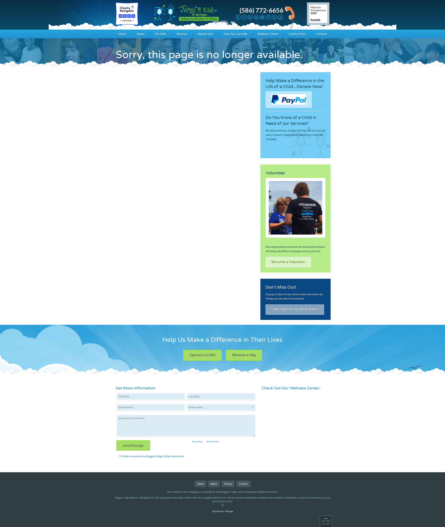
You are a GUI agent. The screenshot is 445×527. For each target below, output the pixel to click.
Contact (321, 34)
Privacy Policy (197, 441)
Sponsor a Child (202, 355)
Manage (229, 511)
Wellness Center (268, 34)
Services (181, 34)
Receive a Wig (244, 355)
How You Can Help (235, 34)
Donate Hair (205, 34)
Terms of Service (213, 441)
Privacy (228, 483)
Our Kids (160, 34)
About (140, 34)
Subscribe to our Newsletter (294, 309)
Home (122, 34)
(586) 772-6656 (261, 10)
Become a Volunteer (288, 262)
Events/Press (297, 34)
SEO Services (218, 511)
